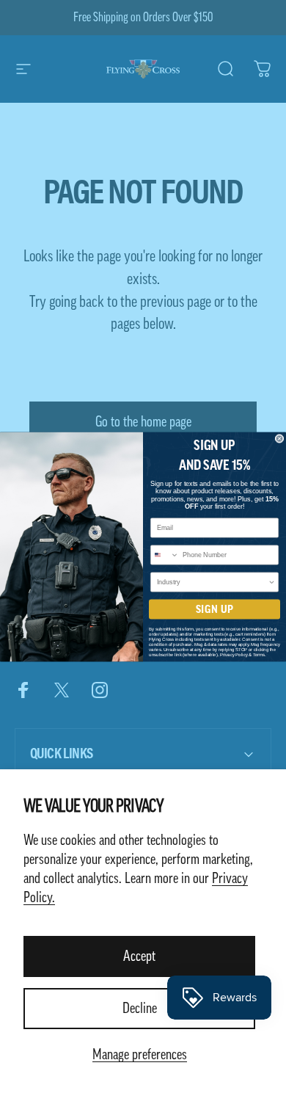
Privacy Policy (234, 654)
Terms (259, 654)
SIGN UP (215, 609)
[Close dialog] (279, 438)
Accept (139, 956)
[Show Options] (272, 582)
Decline (139, 1008)
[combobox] (165, 554)
